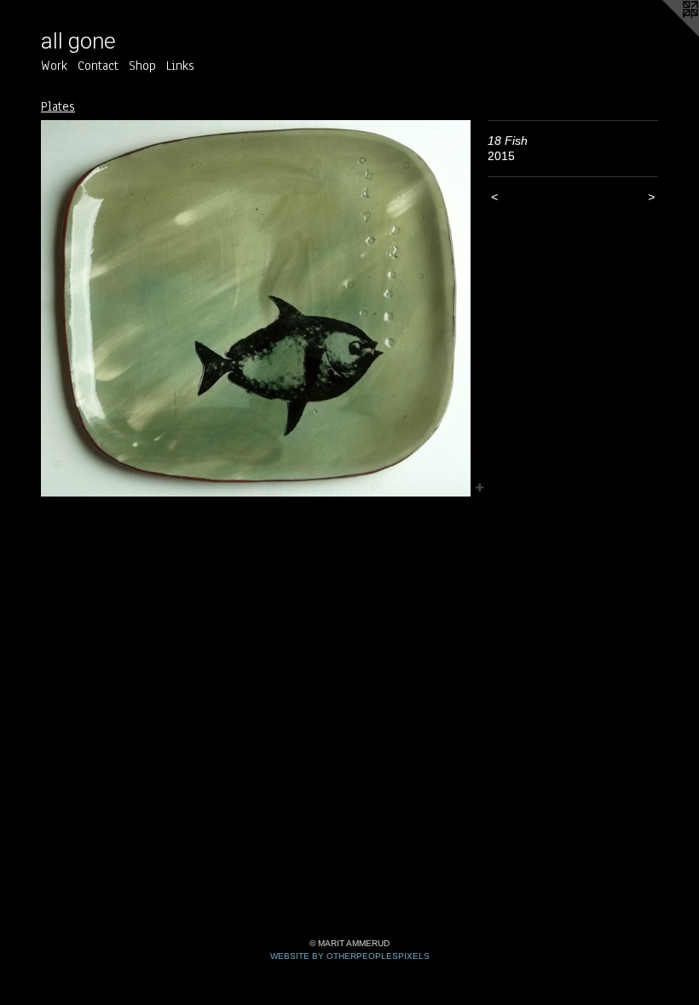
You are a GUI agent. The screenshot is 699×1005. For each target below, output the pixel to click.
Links (180, 65)
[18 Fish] (256, 308)
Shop (142, 65)
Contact (98, 65)
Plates (58, 106)
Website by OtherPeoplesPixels (350, 956)
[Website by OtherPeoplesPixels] (665, 34)
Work (54, 65)
